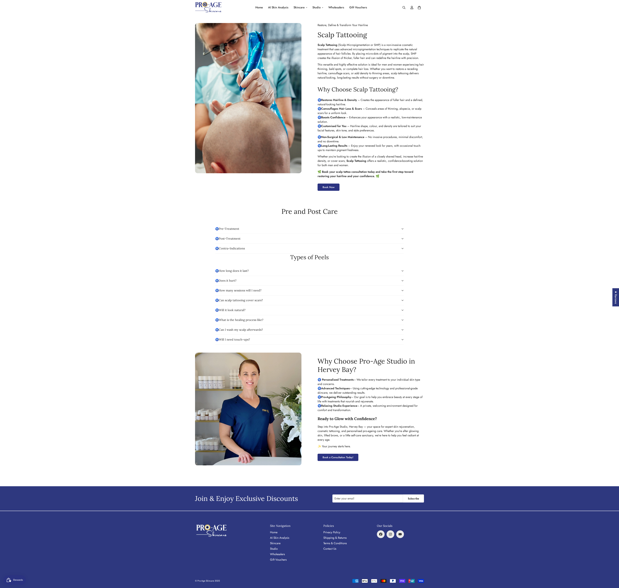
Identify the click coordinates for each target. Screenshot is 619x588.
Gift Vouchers (358, 7)
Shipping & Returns (335, 538)
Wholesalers (336, 7)
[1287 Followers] (390, 534)
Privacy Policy (331, 532)
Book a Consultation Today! (338, 457)
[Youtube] (400, 534)
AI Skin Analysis (278, 7)
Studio (316, 7)
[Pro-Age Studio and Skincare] (208, 7)
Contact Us (329, 549)
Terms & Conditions (335, 543)
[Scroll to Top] (612, 570)
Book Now (328, 187)
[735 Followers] (381, 534)
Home (259, 7)
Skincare (299, 7)
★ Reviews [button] (616, 297)
